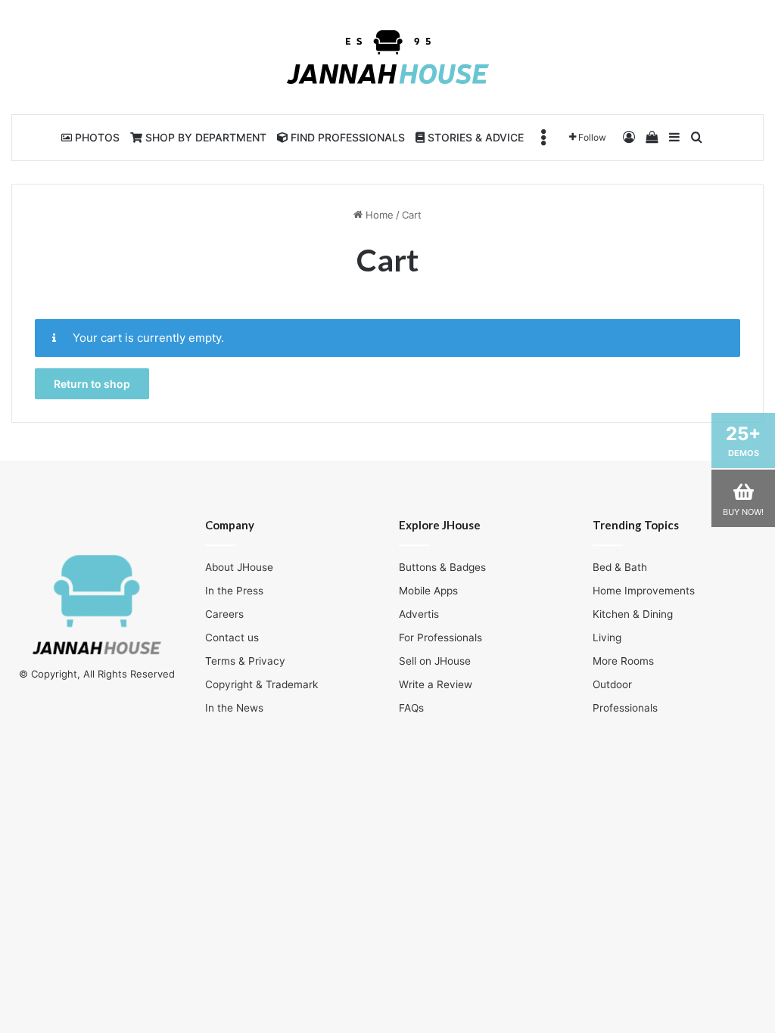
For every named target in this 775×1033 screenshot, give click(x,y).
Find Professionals (346, 137)
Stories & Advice (474, 137)
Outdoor (612, 684)
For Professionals (440, 637)
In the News (234, 708)
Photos (96, 137)
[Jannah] (388, 57)
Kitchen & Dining (633, 614)
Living (607, 637)
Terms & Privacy (245, 661)
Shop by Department (204, 137)
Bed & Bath (620, 567)
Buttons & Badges (442, 567)
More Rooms (623, 661)
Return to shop (92, 383)
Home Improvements (644, 591)
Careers (224, 614)
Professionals (625, 708)
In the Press (234, 591)
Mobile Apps (428, 591)
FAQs (411, 708)
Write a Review (435, 684)
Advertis (419, 614)
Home (378, 215)
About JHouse (239, 567)
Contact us (232, 637)
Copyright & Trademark (261, 684)
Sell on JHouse (435, 661)
